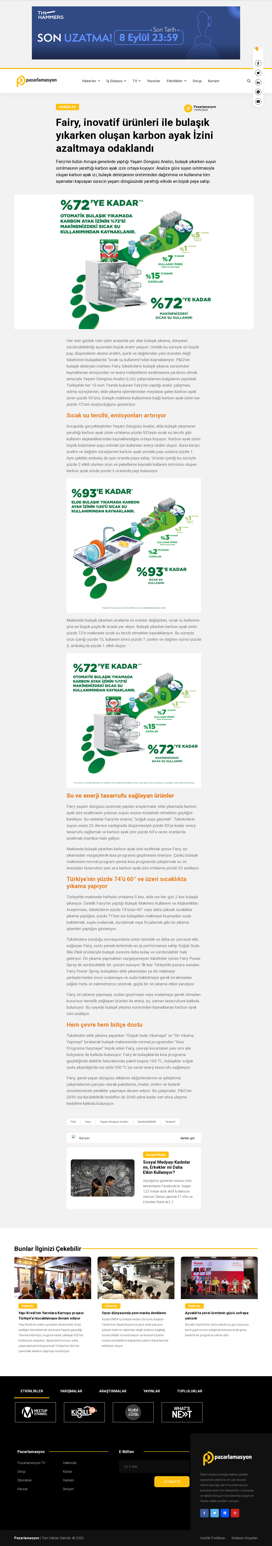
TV (135, 81)
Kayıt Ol (174, 1482)
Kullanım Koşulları (245, 1538)
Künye (67, 1472)
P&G (73, 1121)
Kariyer (214, 81)
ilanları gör (188, 1138)
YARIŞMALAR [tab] (71, 1391)
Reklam (68, 1480)
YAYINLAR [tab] (151, 1391)
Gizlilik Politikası (212, 1538)
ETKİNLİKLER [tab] (32, 1391)
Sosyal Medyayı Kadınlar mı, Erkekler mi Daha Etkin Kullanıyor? (166, 1167)
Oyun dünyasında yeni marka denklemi (134, 1313)
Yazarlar (153, 81)
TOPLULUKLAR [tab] (189, 1391)
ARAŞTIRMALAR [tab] (112, 1391)
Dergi (197, 81)
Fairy (88, 1121)
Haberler (89, 81)
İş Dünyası (114, 81)
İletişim (68, 1489)
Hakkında (69, 1463)
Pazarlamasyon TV (31, 1463)
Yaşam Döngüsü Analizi (114, 1121)
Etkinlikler (175, 81)
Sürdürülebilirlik (147, 1121)
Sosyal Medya (156, 1154)
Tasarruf (170, 1121)
